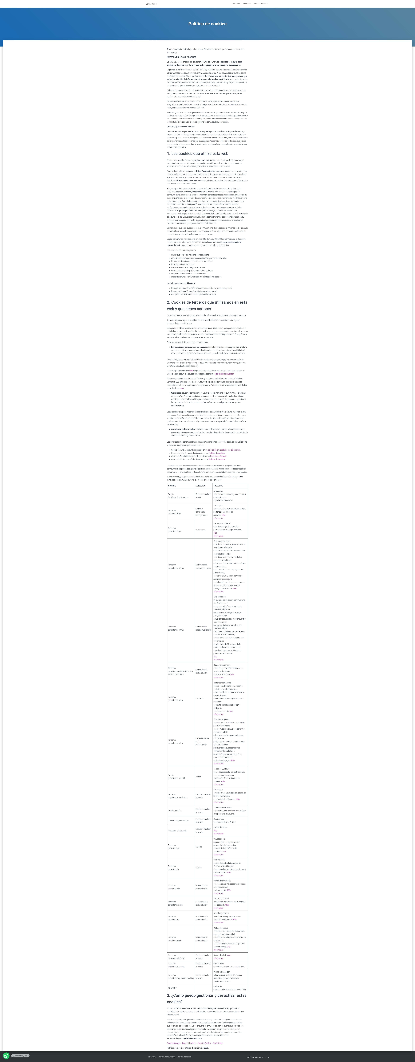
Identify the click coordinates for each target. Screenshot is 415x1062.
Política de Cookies (218, 456)
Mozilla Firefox (204, 1043)
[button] (6, 1055)
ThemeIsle (265, 1057)
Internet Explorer (189, 1043)
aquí (191, 371)
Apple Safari (218, 1043)
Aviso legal (152, 1057)
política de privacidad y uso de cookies (224, 450)
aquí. (182, 388)
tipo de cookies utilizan (224, 374)
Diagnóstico (236, 4)
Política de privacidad (167, 1057)
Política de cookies (217, 453)
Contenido (247, 4)
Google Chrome (173, 1043)
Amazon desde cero (260, 4)
